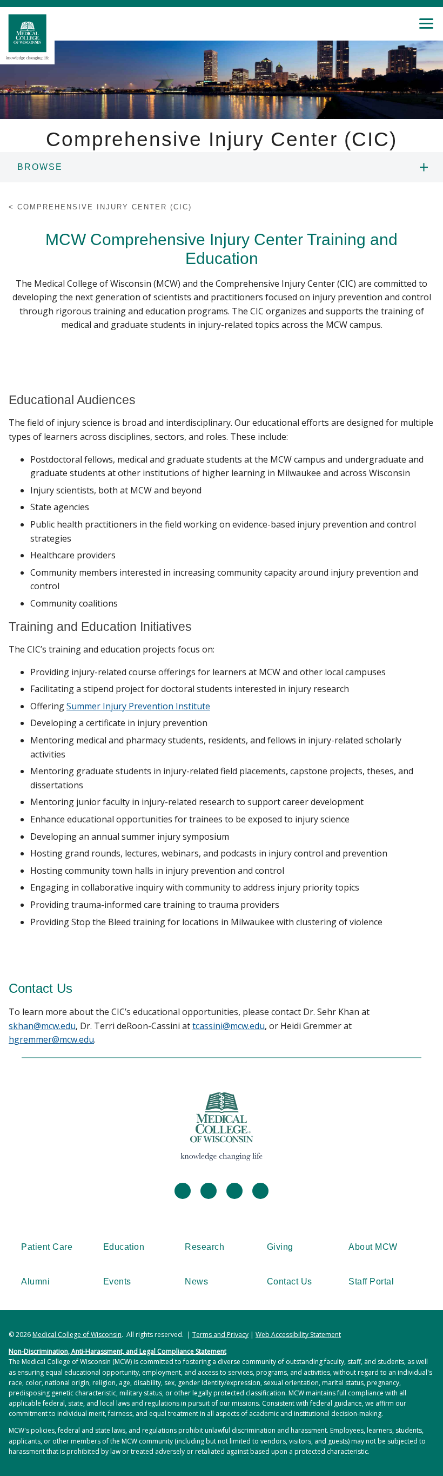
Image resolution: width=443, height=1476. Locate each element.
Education (124, 1246)
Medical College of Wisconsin (77, 1334)
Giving (280, 1246)
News (196, 1281)
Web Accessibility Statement (298, 1334)
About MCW (373, 1246)
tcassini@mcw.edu (228, 1026)
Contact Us (289, 1281)
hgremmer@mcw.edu (51, 1039)
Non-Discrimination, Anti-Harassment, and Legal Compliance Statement (117, 1351)
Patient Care (46, 1246)
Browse (40, 167)
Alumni (35, 1281)
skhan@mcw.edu (42, 1026)
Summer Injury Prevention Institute (138, 706)
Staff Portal (371, 1281)
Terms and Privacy (220, 1334)
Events (117, 1281)
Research (204, 1246)
